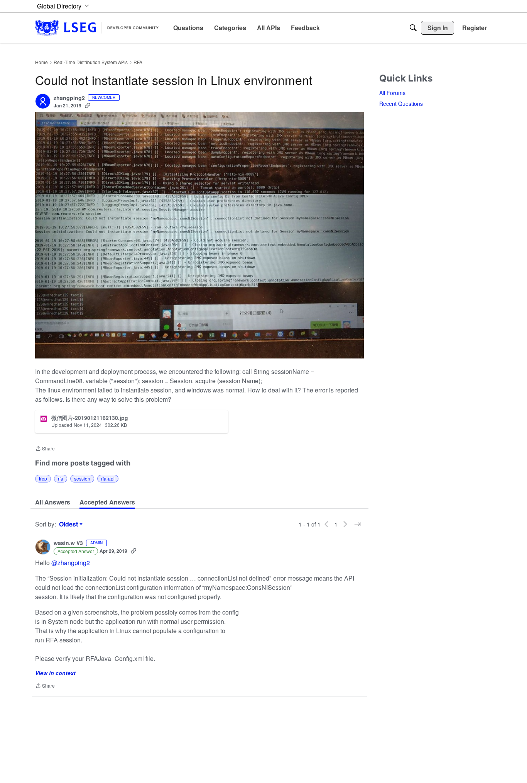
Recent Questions (401, 103)
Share (45, 449)
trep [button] (43, 478)
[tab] (52, 502)
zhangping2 (69, 98)
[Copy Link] (87, 105)
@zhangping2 (70, 562)
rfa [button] (60, 478)
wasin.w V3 (68, 543)
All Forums (392, 93)
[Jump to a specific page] (357, 524)
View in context (55, 673)
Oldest (69, 524)
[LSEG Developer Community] (97, 28)
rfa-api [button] (108, 478)
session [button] (82, 478)
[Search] (413, 28)
